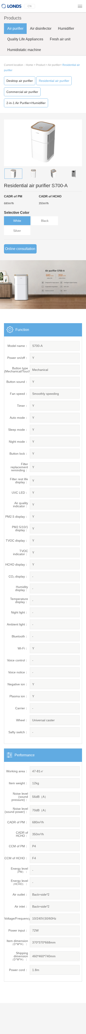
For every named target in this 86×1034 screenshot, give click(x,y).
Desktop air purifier (19, 81)
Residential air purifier (54, 81)
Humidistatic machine (24, 50)
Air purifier (15, 28)
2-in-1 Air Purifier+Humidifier (26, 103)
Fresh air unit (60, 39)
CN (30, 6)
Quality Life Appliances (25, 39)
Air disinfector (40, 28)
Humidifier (66, 28)
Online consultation (20, 249)
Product (40, 65)
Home (29, 65)
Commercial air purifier (22, 92)
